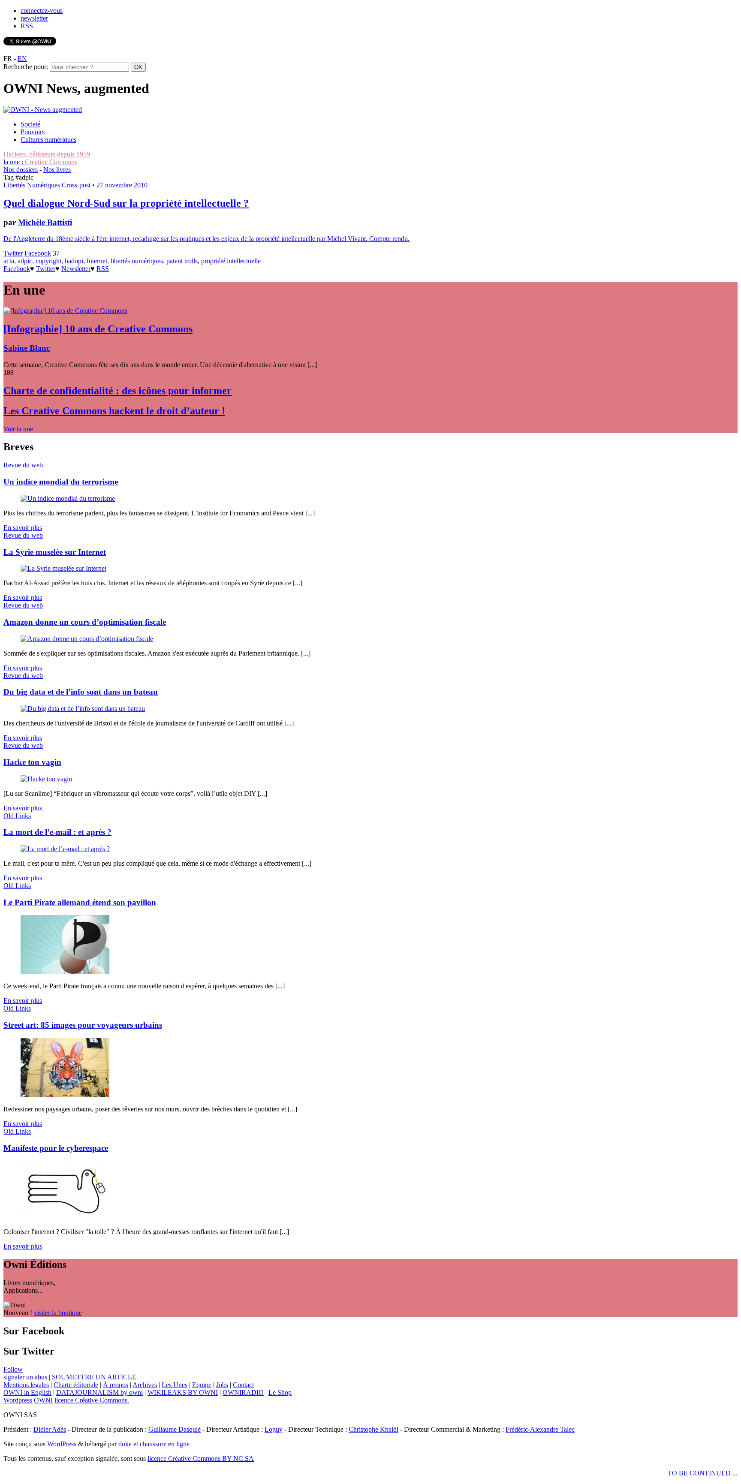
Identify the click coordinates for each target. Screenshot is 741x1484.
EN (22, 58)
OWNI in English (27, 1392)
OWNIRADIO (243, 1392)
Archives (145, 1384)
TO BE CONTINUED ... (703, 1473)
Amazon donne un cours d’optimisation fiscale (84, 621)
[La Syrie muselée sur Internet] (63, 568)
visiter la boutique (58, 1312)
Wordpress (17, 1400)
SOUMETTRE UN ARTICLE (94, 1377)
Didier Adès (49, 1429)
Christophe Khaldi (373, 1429)
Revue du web (23, 465)
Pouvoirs (33, 131)
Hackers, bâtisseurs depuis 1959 (46, 154)
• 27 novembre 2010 (120, 185)
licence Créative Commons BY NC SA (201, 1458)
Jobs (222, 1384)
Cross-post (76, 185)
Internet (97, 261)
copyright (48, 261)
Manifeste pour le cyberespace (55, 1148)
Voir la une (18, 429)
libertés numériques (137, 261)
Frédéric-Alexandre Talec (540, 1429)
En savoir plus (22, 527)
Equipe (201, 1384)
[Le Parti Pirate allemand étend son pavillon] (65, 971)
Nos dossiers (20, 169)
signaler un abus (25, 1377)
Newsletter (75, 268)
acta (8, 261)
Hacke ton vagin (32, 762)
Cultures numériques (48, 139)
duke (125, 1444)
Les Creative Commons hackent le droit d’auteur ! (114, 410)
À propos (115, 1384)
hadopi (74, 261)
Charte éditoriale (76, 1384)
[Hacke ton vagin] (46, 779)
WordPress (61, 1444)
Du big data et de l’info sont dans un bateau (80, 691)
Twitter (13, 253)
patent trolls (182, 261)
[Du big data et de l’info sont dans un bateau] (83, 708)
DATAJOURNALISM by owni (99, 1392)
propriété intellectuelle (231, 261)
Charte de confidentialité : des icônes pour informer (117, 390)
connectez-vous (42, 10)
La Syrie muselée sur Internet (54, 552)
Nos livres (57, 169)
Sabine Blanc (26, 347)
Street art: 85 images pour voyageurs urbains (82, 1024)
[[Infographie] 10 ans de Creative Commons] (65, 310)
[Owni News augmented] (42, 109)
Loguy (274, 1429)
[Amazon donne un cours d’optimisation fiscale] (87, 638)
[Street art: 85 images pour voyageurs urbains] (65, 1094)
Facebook (37, 253)
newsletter (34, 18)
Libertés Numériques (31, 185)
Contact (243, 1384)
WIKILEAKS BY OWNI (183, 1392)
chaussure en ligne (165, 1444)
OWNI (43, 1400)
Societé (30, 124)
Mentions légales (26, 1384)
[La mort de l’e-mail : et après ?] (65, 848)
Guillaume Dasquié (174, 1429)
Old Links (17, 815)
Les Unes (174, 1384)
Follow (13, 1369)
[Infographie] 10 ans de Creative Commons (98, 328)
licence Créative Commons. (91, 1400)
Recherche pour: (25, 66)
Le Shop (280, 1392)
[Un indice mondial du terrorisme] (68, 498)
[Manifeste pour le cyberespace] (65, 1217)
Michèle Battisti (45, 222)
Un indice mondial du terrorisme (60, 481)
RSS (27, 26)
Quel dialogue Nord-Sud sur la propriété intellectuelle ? (126, 203)
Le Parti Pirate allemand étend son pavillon (79, 902)
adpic (25, 261)
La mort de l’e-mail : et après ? (57, 832)
